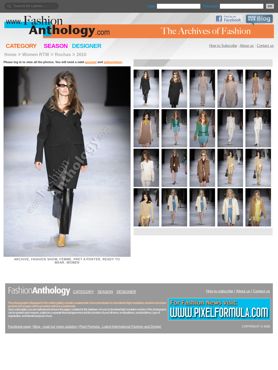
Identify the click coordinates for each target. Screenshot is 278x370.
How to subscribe (219, 291)
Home (10, 54)
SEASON (56, 46)
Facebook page (19, 327)
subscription (113, 62)
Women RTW (35, 54)
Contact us (265, 46)
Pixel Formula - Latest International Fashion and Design (120, 327)
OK (270, 6)
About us (247, 46)
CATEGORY (21, 46)
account (91, 62)
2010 (81, 54)
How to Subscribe (223, 46)
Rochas (63, 54)
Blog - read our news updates (55, 327)
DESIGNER (86, 46)
